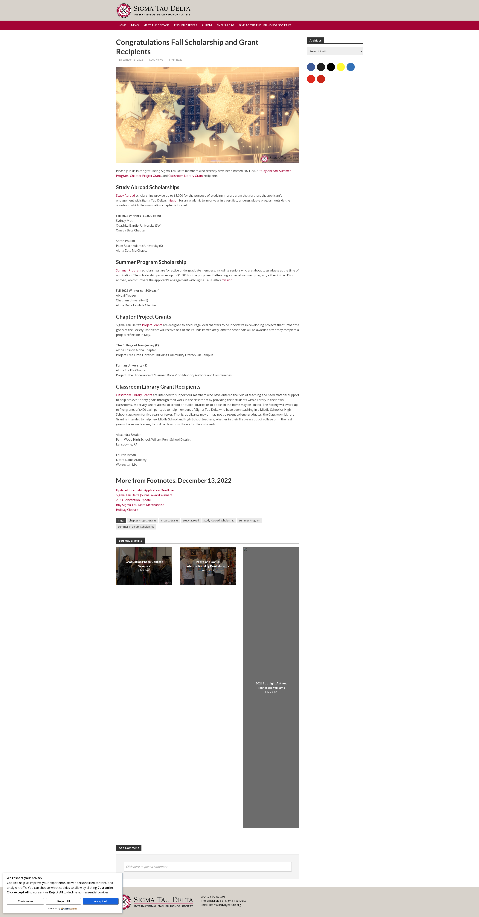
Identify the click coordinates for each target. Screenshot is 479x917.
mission (172, 200)
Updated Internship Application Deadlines (145, 490)
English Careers (185, 25)
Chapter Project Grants (142, 520)
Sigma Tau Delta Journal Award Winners (144, 495)
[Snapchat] (341, 67)
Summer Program (128, 270)
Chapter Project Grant (145, 176)
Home (122, 25)
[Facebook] (311, 67)
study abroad (191, 520)
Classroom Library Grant (185, 176)
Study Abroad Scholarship (218, 520)
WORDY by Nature (213, 896)
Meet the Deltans (156, 25)
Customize (25, 901)
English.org (225, 25)
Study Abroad (268, 171)
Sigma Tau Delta (235, 900)
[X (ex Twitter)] (321, 67)
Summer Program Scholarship (136, 526)
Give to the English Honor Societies (265, 25)
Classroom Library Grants (134, 395)
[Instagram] (331, 67)
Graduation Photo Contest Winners (144, 564)
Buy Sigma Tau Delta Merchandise (140, 505)
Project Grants (152, 325)
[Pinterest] (321, 79)
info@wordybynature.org (225, 905)
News (135, 25)
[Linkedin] (351, 67)
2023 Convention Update (133, 500)
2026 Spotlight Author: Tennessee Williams (271, 685)
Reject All (63, 901)
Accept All (100, 901)
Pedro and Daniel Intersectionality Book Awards (207, 564)
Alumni (207, 25)
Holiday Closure (127, 510)
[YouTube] (311, 79)
